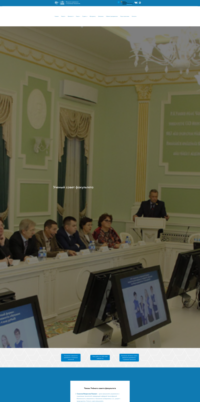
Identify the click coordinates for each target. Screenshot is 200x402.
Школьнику (100, 16)
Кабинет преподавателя (112, 16)
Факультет (70, 16)
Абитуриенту (93, 16)
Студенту (84, 16)
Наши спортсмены (124, 16)
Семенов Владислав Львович (87, 394)
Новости (63, 16)
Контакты (134, 16)
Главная (57, 16)
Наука (77, 16)
